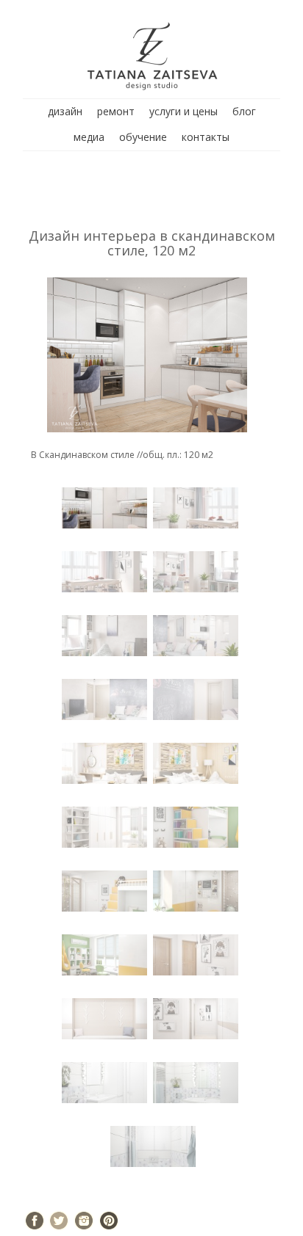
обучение (143, 137)
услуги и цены (183, 111)
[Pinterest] (109, 1220)
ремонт (116, 111)
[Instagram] (84, 1220)
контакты (205, 137)
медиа (89, 137)
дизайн (65, 111)
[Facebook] (34, 1220)
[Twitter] (59, 1220)
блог (244, 111)
